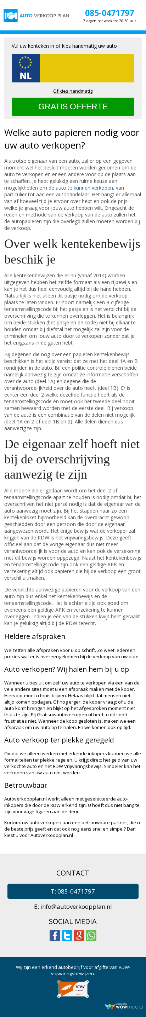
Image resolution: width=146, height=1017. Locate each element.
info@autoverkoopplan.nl (76, 906)
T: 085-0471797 (73, 891)
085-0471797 (109, 12)
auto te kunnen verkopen (84, 187)
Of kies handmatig (72, 91)
